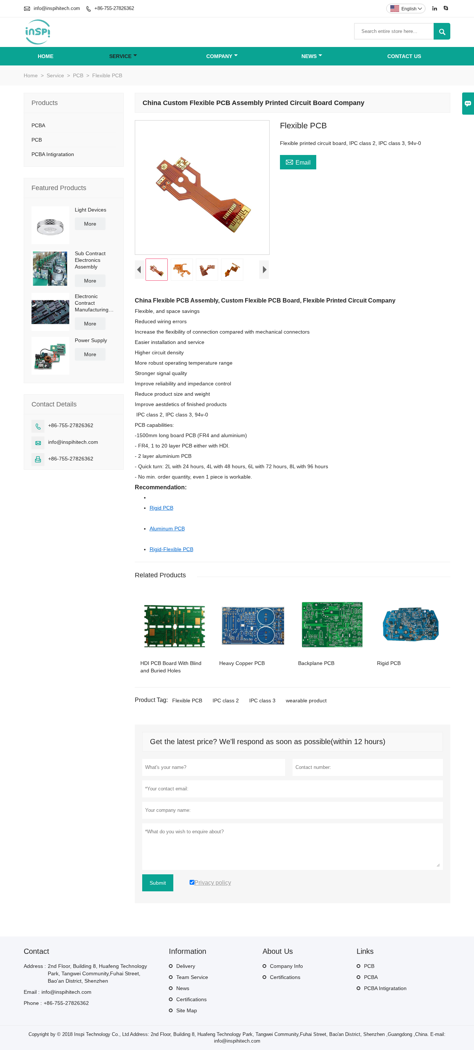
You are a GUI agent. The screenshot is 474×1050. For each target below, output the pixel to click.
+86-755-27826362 (114, 8)
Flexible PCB (187, 700)
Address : (35, 966)
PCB (78, 75)
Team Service (192, 977)
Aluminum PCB (167, 528)
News (309, 56)
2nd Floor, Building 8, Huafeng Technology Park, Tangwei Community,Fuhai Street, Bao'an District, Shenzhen (97, 973)
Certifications (191, 999)
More (90, 224)
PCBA (38, 125)
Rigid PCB (161, 508)
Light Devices (90, 210)
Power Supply (91, 340)
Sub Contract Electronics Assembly (90, 260)
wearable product (306, 700)
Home (45, 56)
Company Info (286, 966)
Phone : (33, 1003)
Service (120, 56)
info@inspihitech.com (57, 8)
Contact (36, 951)
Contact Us (404, 56)
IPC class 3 (262, 700)
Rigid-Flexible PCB (171, 549)
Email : (32, 992)
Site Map (186, 1010)
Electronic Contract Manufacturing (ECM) (92, 303)
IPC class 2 (226, 700)
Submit (158, 883)
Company (219, 56)
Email (298, 162)
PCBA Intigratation (52, 154)
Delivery (185, 966)
